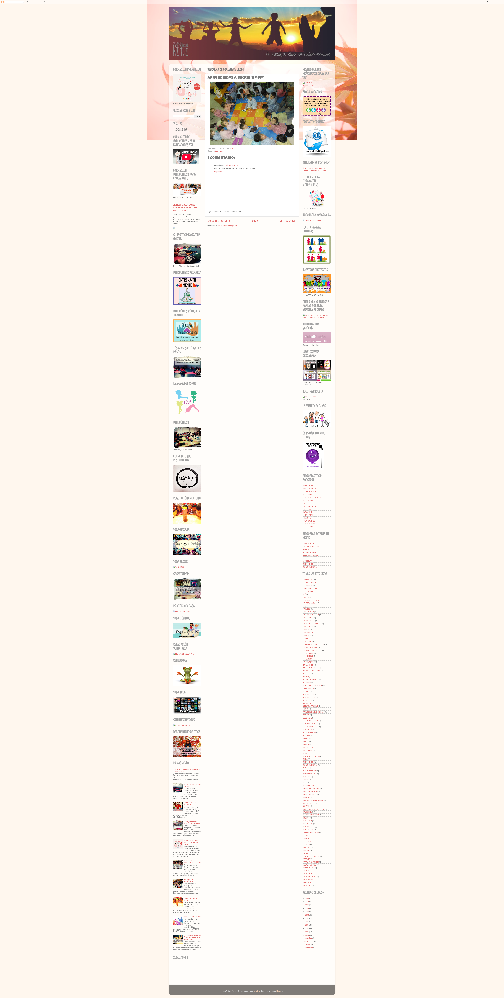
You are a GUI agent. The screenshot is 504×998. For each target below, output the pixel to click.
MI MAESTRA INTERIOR (311, 756)
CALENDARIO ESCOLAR (311, 600)
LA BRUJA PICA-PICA (310, 724)
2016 (307, 918)
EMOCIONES (307, 674)
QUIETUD (306, 806)
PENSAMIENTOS (309, 786)
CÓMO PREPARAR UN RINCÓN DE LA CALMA (192, 822)
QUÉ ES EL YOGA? (309, 803)
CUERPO (306, 638)
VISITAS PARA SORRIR (311, 862)
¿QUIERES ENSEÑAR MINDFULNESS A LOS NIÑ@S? (192, 842)
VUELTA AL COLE (308, 868)
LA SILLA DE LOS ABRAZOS (190, 804)
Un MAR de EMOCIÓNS (311, 856)
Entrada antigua (288, 220)
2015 (307, 922)
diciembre (308, 938)
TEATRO (306, 853)
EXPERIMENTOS (308, 688)
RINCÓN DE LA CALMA (311, 833)
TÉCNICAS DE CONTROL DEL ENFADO (192, 862)
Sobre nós (219, 151)
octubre (307, 945)
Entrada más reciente (218, 220)
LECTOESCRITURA (309, 733)
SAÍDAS (305, 836)
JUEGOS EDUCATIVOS (310, 721)
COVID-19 (306, 630)
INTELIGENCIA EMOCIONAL (313, 497)
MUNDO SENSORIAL (310, 567)
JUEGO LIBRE (307, 558)
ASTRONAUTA (308, 585)
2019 (307, 908)
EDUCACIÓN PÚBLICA (311, 668)
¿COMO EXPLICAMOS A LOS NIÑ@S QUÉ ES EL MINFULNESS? (192, 937)
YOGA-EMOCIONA (309, 506)
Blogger (279, 991)
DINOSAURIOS (308, 662)
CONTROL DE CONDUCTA (312, 624)
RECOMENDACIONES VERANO (313, 809)
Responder (218, 172)
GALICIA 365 (307, 703)
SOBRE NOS (307, 847)
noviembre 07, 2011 (232, 165)
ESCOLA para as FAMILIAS (312, 685)
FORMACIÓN (307, 700)
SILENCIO (306, 844)
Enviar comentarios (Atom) (227, 226)
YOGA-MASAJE (308, 515)
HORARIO (306, 709)
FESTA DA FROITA (309, 697)
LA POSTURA (307, 561)
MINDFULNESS (308, 486)
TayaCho (256, 991)
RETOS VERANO (308, 830)
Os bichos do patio (309, 774)
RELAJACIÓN (307, 512)
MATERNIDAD (308, 750)
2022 (307, 898)
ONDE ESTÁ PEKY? (309, 771)
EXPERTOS (306, 691)
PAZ (304, 783)
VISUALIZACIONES (310, 865)
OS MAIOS (306, 777)
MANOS (305, 741)
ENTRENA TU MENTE (310, 552)
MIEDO (305, 759)
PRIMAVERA (307, 797)
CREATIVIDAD (308, 632)
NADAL (305, 768)
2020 (307, 905)
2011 (307, 935)
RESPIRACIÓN (308, 500)
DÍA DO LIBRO (308, 656)
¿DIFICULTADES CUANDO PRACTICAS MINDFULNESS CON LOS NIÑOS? (185, 207)
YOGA (305, 503)
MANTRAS (306, 744)
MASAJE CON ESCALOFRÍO (189, 880)
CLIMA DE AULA (308, 543)
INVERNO (306, 715)
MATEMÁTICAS (308, 747)
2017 (307, 915)
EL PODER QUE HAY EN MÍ (312, 671)
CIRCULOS (306, 609)
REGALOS (306, 818)
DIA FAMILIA (307, 659)
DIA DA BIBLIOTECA (310, 647)
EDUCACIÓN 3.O (309, 665)
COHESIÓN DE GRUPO (311, 546)
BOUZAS (306, 597)
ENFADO (306, 549)
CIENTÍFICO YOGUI (310, 524)
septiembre (308, 948)
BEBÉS (305, 594)
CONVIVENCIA (308, 627)
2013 (307, 928)
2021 (307, 902)
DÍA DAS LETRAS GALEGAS (312, 650)
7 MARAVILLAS (308, 580)
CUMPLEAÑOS (308, 641)
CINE (304, 606)
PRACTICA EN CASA (310, 488)
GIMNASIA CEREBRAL (310, 555)
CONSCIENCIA (308, 618)
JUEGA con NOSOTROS (192, 917)
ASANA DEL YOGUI (309, 491)
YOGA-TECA (307, 509)
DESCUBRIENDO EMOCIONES (313, 644)
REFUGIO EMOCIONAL (311, 815)
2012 (307, 932)
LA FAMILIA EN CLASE (310, 727)
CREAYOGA (307, 518)
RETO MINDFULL (309, 827)
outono (305, 780)
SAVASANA (307, 841)
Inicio (255, 220)
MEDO (305, 753)
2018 (307, 912)
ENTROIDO (307, 683)
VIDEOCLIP (307, 859)
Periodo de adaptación (311, 788)
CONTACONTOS (309, 621)
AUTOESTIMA (308, 527)
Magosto (306, 738)
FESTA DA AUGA (308, 694)
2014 (307, 925)
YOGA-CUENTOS (309, 521)
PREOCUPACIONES (309, 794)
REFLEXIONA (307, 494)
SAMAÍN (306, 839)
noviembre (308, 941)
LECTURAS (306, 736)
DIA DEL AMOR (308, 653)
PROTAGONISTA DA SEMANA (313, 800)
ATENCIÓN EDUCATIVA (311, 588)
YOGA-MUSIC (308, 883)
